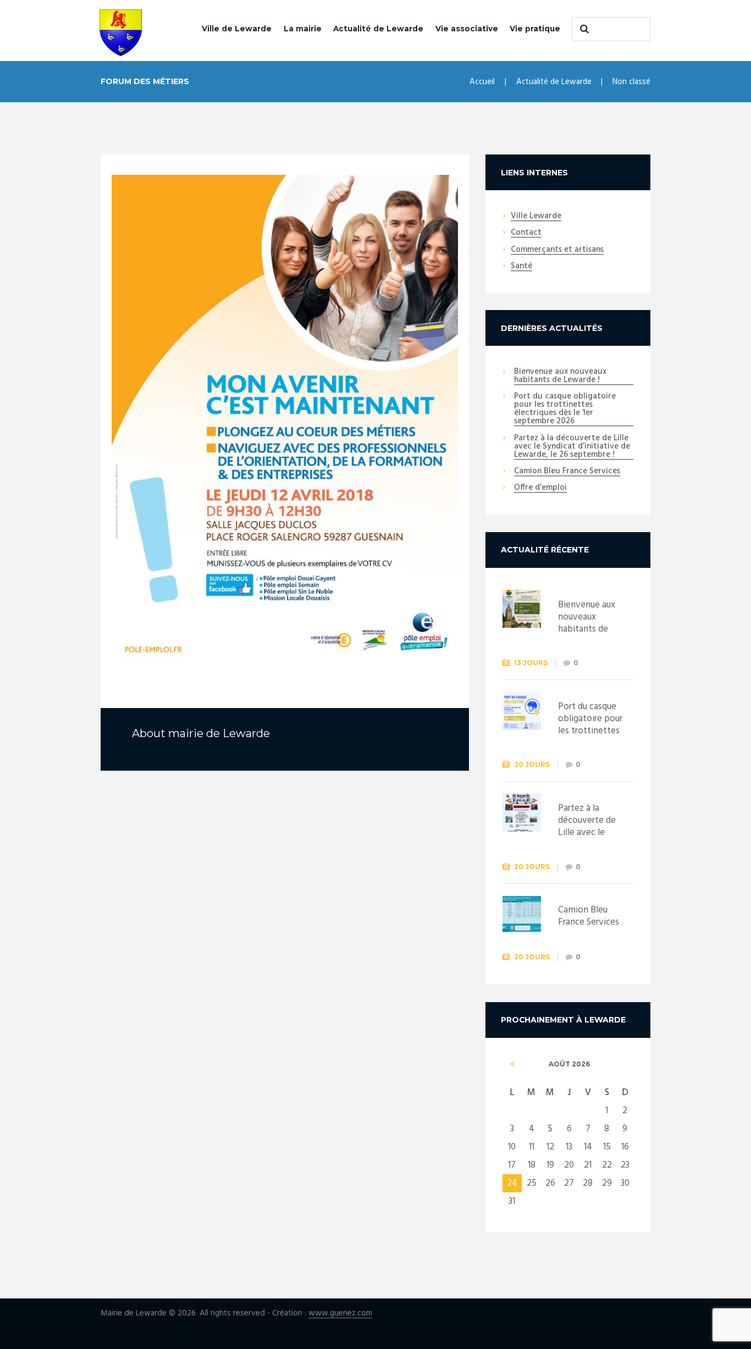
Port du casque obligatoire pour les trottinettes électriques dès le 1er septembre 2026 (565, 409)
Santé (521, 266)
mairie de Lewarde (219, 733)
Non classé (631, 81)
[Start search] (582, 29)
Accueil (482, 81)
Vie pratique (535, 28)
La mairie (303, 28)
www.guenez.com (340, 1313)
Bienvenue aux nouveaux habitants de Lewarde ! (560, 376)
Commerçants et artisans (557, 250)
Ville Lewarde (536, 216)
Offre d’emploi (540, 488)
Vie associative (466, 28)
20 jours (532, 764)
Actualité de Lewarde (378, 28)
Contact (526, 233)
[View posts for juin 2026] (512, 1064)
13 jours (531, 663)
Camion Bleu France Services (567, 471)
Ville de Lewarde (237, 28)
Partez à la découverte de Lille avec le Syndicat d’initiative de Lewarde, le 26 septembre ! (572, 447)
